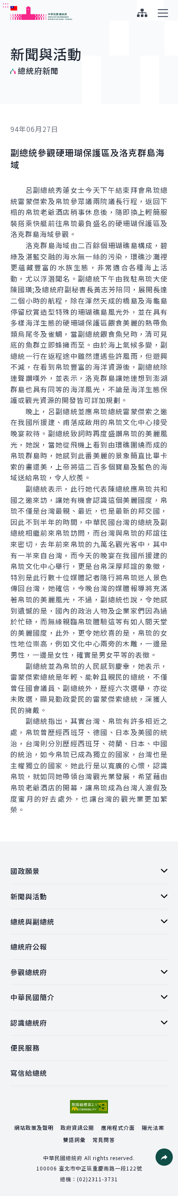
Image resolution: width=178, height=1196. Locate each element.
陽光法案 (153, 1127)
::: (6, 5)
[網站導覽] (142, 13)
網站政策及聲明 (34, 1127)
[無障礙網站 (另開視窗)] (89, 1106)
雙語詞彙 (74, 1139)
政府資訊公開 (77, 1127)
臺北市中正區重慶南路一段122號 (100, 1168)
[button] (164, 1157)
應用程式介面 (118, 1127)
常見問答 (103, 1139)
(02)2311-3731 (97, 1179)
